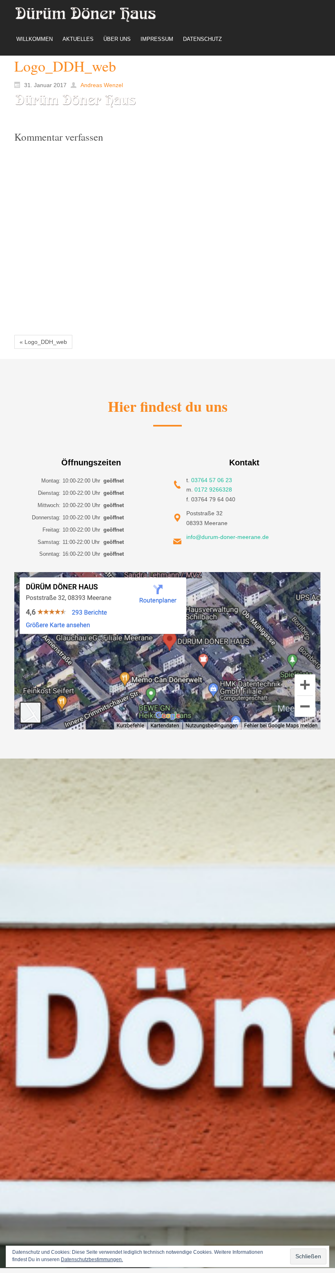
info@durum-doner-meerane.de (227, 537)
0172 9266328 (213, 489)
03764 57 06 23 (211, 480)
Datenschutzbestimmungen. (92, 1259)
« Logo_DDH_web (43, 342)
